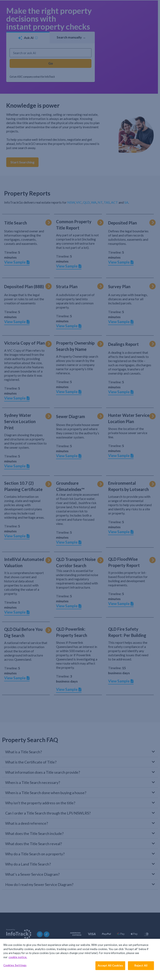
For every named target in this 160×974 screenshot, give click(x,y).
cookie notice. (18, 957)
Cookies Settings (14, 965)
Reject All (141, 965)
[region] (80, 956)
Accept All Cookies (110, 965)
